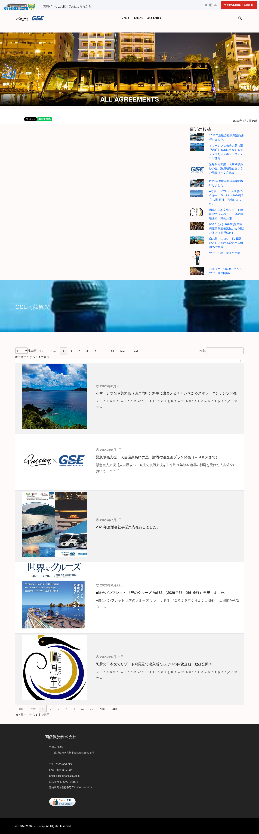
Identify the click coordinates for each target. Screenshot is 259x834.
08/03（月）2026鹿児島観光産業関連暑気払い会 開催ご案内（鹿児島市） (226, 228)
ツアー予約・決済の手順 (224, 253)
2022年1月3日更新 (245, 121)
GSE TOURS (154, 18)
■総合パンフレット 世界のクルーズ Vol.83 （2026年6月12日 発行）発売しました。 (226, 197)
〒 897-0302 (56, 746)
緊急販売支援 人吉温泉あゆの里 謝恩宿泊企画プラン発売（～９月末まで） (226, 168)
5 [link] (95, 351)
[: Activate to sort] (129, 361)
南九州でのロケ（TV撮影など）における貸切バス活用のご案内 (226, 242)
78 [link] (112, 351)
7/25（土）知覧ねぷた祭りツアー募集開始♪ (226, 271)
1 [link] (63, 351)
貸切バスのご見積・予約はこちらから (67, 6)
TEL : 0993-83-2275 (60, 764)
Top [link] (41, 351)
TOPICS (138, 18)
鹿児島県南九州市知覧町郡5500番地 (71, 752)
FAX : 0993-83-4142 (60, 770)
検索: (202, 351)
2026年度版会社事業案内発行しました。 (128, 526)
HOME (125, 18)
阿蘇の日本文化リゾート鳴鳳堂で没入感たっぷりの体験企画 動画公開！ (226, 214)
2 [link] (71, 351)
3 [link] (79, 351)
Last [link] (135, 351)
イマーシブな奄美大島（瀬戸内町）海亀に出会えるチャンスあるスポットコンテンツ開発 (226, 151)
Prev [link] (53, 351)
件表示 (32, 351)
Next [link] (123, 351)
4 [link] (87, 351)
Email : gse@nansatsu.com (64, 775)
